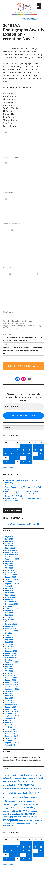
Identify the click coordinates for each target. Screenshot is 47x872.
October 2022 (11, 633)
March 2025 (10, 573)
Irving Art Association (26, 326)
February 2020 (11, 705)
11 (41, 450)
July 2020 (9, 693)
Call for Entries (23, 785)
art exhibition (23, 775)
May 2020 (9, 698)
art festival (39, 775)
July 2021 (9, 667)
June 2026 (9, 541)
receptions (23, 820)
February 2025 (11, 575)
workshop (8, 825)
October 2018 (10, 741)
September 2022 (12, 635)
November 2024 (11, 579)
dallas (20, 793)
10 (35, 450)
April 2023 (9, 620)
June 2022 (9, 642)
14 (18, 454)
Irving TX (33, 807)
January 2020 (10, 707)
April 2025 (9, 570)
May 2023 (9, 617)
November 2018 (11, 738)
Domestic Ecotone (12, 485)
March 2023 (10, 622)
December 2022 (11, 629)
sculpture (7, 823)
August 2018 (10, 745)
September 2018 (12, 743)
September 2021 (12, 662)
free (9, 801)
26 (6, 462)
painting (16, 814)
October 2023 (11, 606)
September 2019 (12, 716)
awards (12, 326)
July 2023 (9, 613)
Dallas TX (31, 792)
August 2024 (10, 586)
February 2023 (11, 624)
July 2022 (9, 640)
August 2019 (10, 718)
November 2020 (11, 685)
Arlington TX (7, 775)
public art (33, 816)
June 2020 (9, 696)
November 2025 (11, 555)
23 (29, 458)
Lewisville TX (8, 811)
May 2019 (9, 725)
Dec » (11, 468)
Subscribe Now (13, 510)
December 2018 (11, 736)
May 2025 (9, 568)
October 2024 (11, 582)
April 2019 (9, 727)
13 (12, 454)
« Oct (5, 468)
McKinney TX (20, 810)
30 (29, 462)
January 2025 (10, 577)
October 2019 (10, 714)
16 (29, 454)
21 (18, 458)
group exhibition (22, 804)
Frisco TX (15, 801)
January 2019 (10, 734)
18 (41, 454)
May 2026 (9, 543)
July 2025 (9, 564)
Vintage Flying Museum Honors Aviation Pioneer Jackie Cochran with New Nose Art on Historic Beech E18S (24, 494)
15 (23, 454)
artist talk (21, 778)
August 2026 (10, 537)
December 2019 (11, 709)
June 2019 (9, 723)
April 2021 (9, 673)
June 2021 (9, 669)
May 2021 (9, 671)
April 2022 (9, 646)
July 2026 (9, 539)
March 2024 (10, 595)
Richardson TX (35, 820)
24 (35, 458)
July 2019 (9, 720)
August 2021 (10, 664)
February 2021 (11, 678)
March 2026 (10, 548)
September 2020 (12, 689)
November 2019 (11, 711)
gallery (32, 801)
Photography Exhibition (16, 328)
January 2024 (10, 599)
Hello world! (34, 524)
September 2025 (12, 559)
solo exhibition (18, 823)
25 (41, 458)
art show (7, 781)
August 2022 (10, 637)
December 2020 (11, 682)
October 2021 (10, 660)
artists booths (10, 778)
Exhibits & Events (18, 323)
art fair (32, 775)
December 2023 (11, 602)
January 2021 (10, 680)
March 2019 (10, 729)
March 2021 (10, 676)
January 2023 (10, 626)
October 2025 (10, 557)
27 (12, 462)
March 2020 (10, 702)
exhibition (18, 797)
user (31, 321)
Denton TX (8, 797)
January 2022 (10, 653)
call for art (25, 781)
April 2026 (9, 546)
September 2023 (12, 608)
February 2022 (11, 651)
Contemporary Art (13, 788)
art (14, 775)
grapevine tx (8, 804)
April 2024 (9, 593)
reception (31, 328)
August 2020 (10, 691)
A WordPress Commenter (15, 524)
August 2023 (10, 611)
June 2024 (9, 590)
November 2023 (11, 604)
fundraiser (25, 801)
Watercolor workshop (31, 823)
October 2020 (11, 687)
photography (27, 813)
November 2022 (11, 631)
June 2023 (9, 615)
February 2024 (11, 597)
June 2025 (9, 566)
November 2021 (11, 658)
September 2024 (12, 584)
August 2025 (10, 561)
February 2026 (11, 550)
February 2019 (11, 732)
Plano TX (25, 817)
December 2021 (11, 655)
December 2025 (11, 552)
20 (12, 458)
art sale (28, 778)
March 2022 (10, 649)
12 (6, 454)
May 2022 (9, 644)
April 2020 (9, 700)
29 (23, 462)
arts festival (37, 778)
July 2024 (9, 588)
